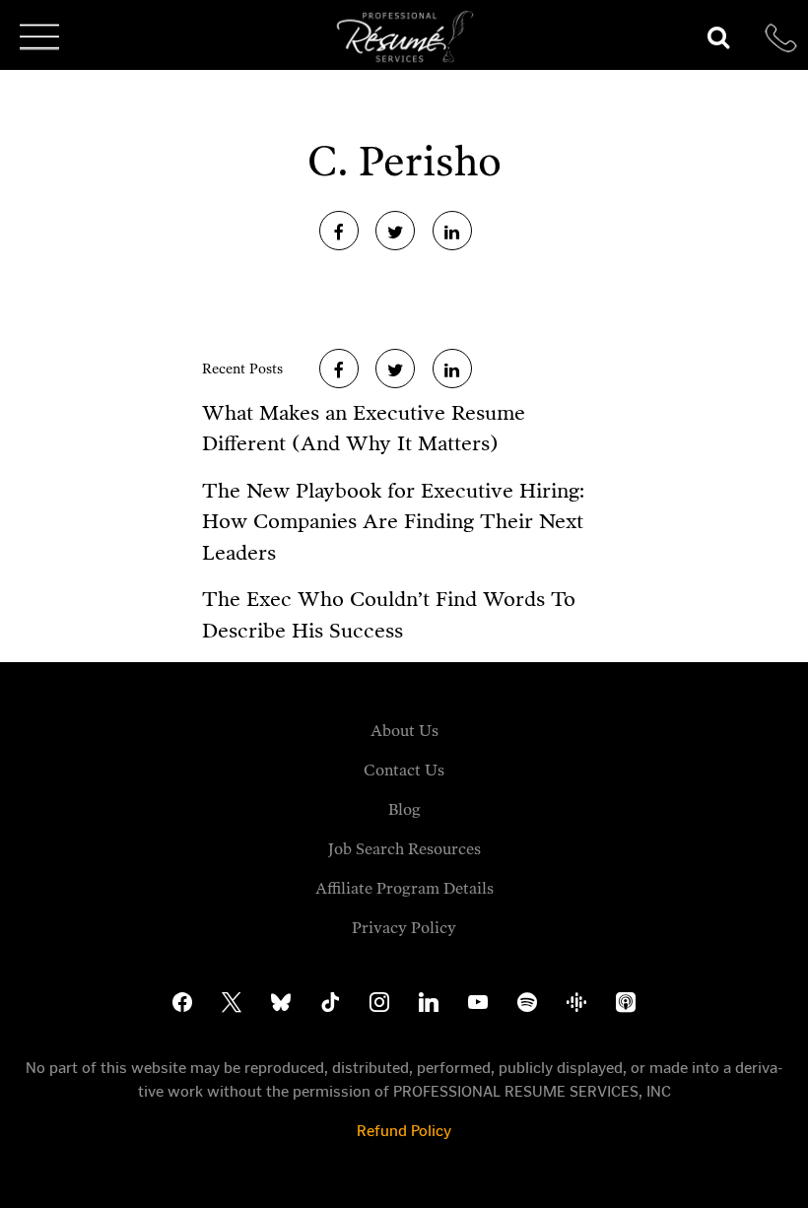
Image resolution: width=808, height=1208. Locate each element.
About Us (404, 730)
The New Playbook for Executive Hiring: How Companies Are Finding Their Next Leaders (393, 522)
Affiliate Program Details (404, 888)
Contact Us (404, 770)
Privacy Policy (404, 927)
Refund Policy (404, 1130)
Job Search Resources (404, 848)
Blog (404, 809)
